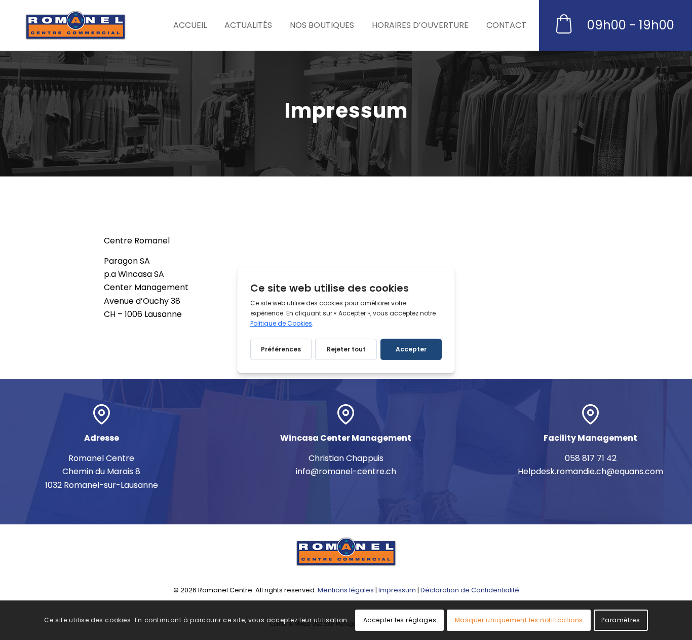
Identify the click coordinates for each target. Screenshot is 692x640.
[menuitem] (193, 25)
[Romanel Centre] (75, 25)
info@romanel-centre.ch (346, 471)
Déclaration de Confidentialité (469, 590)
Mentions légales (346, 590)
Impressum (397, 590)
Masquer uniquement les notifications (519, 620)
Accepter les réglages (400, 620)
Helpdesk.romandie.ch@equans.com (590, 471)
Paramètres (620, 620)
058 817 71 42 (591, 458)
